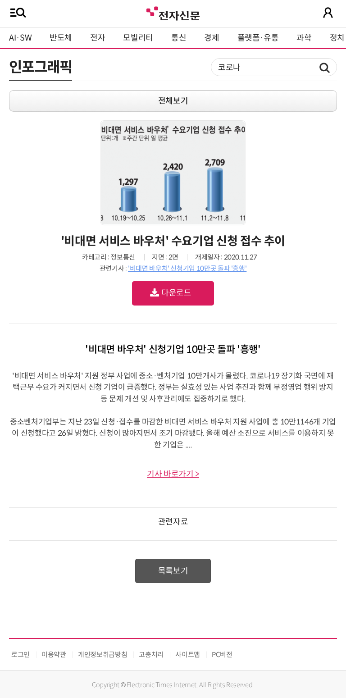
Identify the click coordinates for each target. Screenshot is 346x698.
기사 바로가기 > (173, 474)
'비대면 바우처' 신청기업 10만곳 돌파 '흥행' (187, 268)
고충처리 (151, 654)
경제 (211, 38)
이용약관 (53, 654)
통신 (178, 38)
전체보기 (173, 101)
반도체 (61, 38)
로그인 (20, 654)
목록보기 (173, 571)
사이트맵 (187, 654)
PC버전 (222, 654)
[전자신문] (173, 12)
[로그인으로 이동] (328, 13)
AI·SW (20, 38)
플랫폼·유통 (258, 38)
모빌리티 (138, 38)
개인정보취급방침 (102, 654)
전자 (97, 38)
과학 (303, 38)
